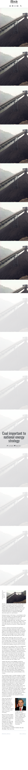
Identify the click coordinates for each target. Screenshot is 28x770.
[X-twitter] (14, 6)
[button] (10, 6)
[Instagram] (16, 6)
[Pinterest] (17, 6)
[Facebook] (12, 6)
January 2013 (18, 445)
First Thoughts (10, 445)
